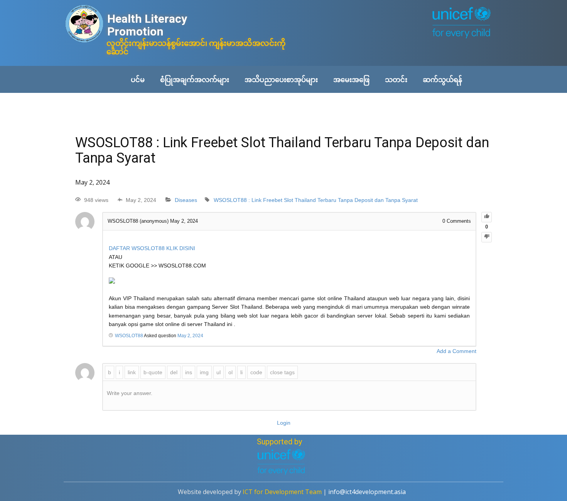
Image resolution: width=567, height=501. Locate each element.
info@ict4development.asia (367, 492)
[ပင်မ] (84, 24)
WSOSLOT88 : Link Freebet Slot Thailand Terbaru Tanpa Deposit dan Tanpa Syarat (316, 200)
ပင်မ (138, 79)
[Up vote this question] (486, 217)
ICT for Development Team (282, 492)
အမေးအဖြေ (351, 79)
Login (283, 423)
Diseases (186, 200)
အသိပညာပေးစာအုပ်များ (281, 79)
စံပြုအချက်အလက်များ (194, 79)
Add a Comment (456, 351)
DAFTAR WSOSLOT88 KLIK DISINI (152, 248)
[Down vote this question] (486, 237)
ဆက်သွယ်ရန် (442, 79)
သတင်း (396, 79)
